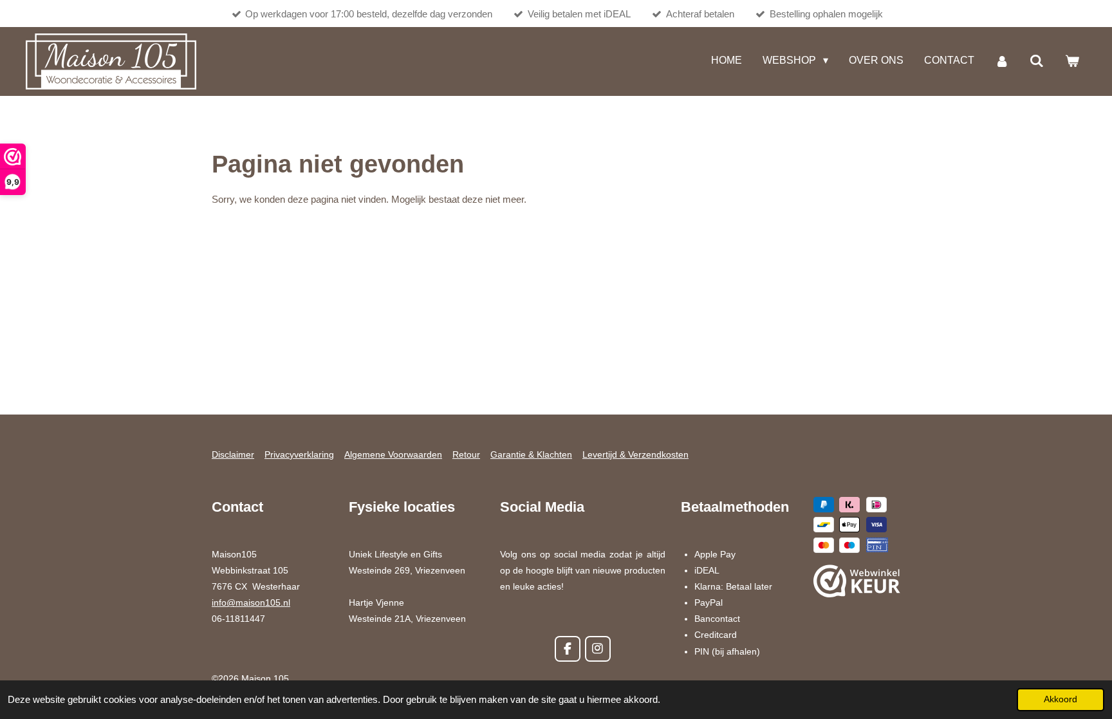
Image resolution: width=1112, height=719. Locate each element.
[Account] (1002, 61)
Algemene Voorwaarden (393, 454)
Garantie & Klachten (531, 454)
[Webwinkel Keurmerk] (856, 583)
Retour (466, 454)
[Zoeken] (1037, 61)
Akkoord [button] (1060, 699)
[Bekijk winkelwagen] (1072, 61)
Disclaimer (233, 454)
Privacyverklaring (299, 454)
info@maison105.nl (251, 602)
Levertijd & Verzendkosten (635, 454)
